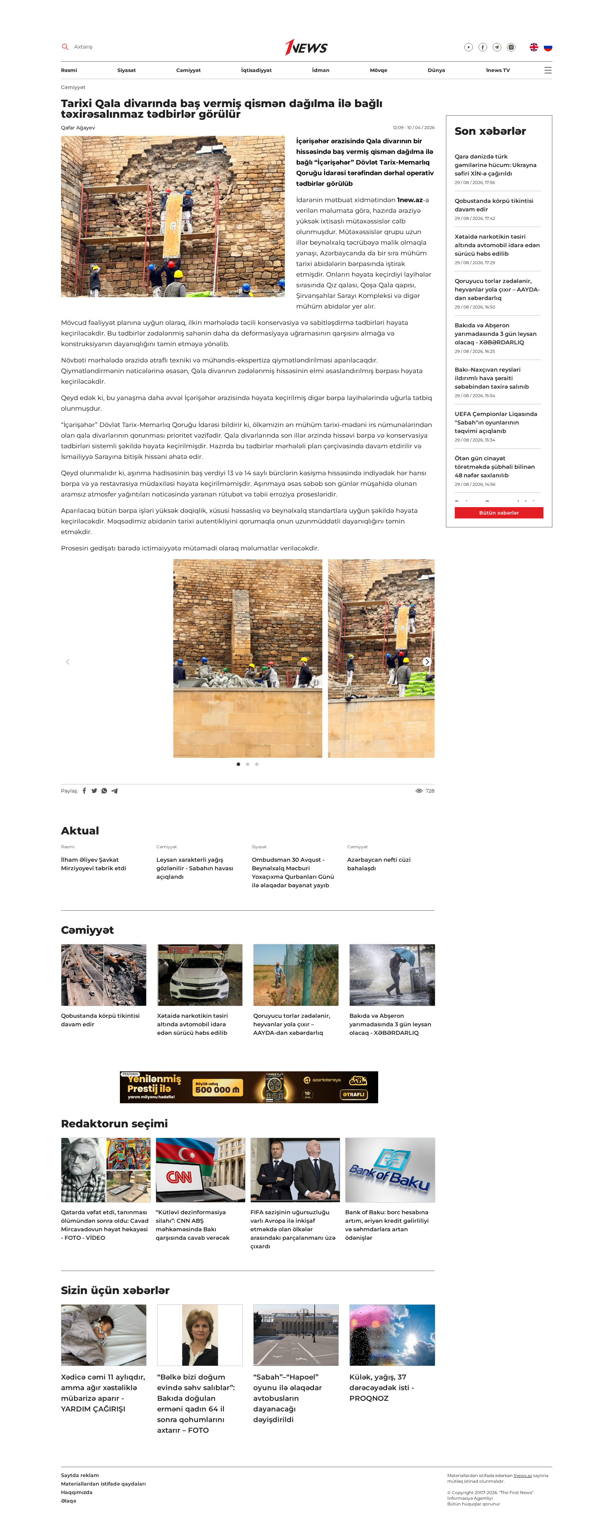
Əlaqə (68, 1500)
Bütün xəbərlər (499, 513)
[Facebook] (84, 790)
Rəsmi (69, 70)
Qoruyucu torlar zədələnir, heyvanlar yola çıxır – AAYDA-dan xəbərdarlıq (291, 1024)
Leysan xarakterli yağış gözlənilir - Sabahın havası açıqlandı (194, 868)
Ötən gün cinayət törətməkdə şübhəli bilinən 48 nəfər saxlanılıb (495, 467)
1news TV (498, 70)
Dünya (436, 70)
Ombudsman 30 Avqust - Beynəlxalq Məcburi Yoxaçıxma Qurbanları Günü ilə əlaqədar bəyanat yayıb (293, 872)
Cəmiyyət (188, 70)
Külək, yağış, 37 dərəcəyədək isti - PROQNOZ (381, 1388)
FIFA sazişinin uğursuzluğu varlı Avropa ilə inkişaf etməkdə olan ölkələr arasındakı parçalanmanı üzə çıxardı (293, 1229)
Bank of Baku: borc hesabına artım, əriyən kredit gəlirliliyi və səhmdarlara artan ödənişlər (387, 1225)
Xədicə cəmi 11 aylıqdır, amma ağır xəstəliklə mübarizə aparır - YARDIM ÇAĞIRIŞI (103, 1393)
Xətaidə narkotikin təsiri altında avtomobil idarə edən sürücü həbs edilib (192, 1024)
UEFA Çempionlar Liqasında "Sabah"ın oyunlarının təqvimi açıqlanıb (496, 422)
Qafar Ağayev (78, 127)
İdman (321, 70)
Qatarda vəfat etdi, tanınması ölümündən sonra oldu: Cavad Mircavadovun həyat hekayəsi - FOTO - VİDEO (105, 1225)
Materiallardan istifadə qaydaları (103, 1483)
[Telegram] (114, 790)
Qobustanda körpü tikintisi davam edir (100, 1020)
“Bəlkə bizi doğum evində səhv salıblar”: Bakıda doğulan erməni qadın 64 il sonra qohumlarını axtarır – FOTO (196, 1403)
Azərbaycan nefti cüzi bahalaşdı (379, 864)
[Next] (427, 661)
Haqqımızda (77, 1492)
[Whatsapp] (104, 790)
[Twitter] (94, 790)
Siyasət (126, 70)
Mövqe (378, 70)
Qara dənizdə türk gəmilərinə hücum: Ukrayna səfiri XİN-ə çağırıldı (496, 165)
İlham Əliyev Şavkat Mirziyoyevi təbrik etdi (93, 864)
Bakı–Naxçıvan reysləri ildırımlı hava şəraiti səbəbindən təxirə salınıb (492, 378)
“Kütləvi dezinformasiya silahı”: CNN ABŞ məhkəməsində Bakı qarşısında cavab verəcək (193, 1225)
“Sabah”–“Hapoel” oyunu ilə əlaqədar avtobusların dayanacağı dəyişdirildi (287, 1398)
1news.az (523, 1475)
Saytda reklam (80, 1475)
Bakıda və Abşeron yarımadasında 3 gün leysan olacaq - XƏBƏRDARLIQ (390, 1024)
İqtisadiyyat (256, 70)
